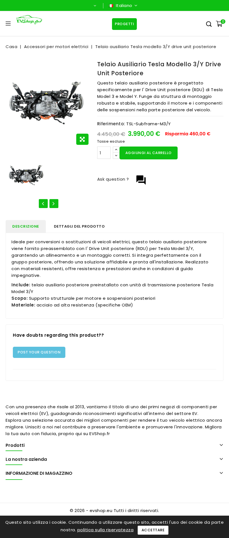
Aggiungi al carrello (148, 152)
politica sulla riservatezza (105, 530)
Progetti (124, 24)
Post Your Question (39, 352)
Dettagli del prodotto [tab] (79, 226)
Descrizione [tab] (25, 226)
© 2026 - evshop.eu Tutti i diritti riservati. (114, 510)
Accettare (153, 530)
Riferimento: (111, 124)
